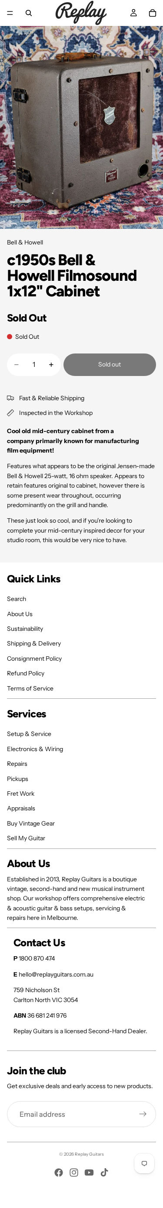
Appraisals (21, 808)
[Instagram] (74, 1172)
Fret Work (20, 793)
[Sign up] (143, 1114)
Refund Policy (25, 673)
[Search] (28, 12)
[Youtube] (89, 1172)
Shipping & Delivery (34, 643)
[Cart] (152, 12)
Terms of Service (30, 688)
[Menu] (10, 13)
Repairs (17, 764)
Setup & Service (29, 734)
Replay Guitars (89, 1154)
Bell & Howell (25, 242)
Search (16, 599)
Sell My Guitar (26, 838)
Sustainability (25, 629)
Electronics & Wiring (35, 749)
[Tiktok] (104, 1172)
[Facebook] (58, 1172)
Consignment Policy (34, 658)
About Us (20, 614)
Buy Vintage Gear (31, 823)
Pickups (17, 779)
